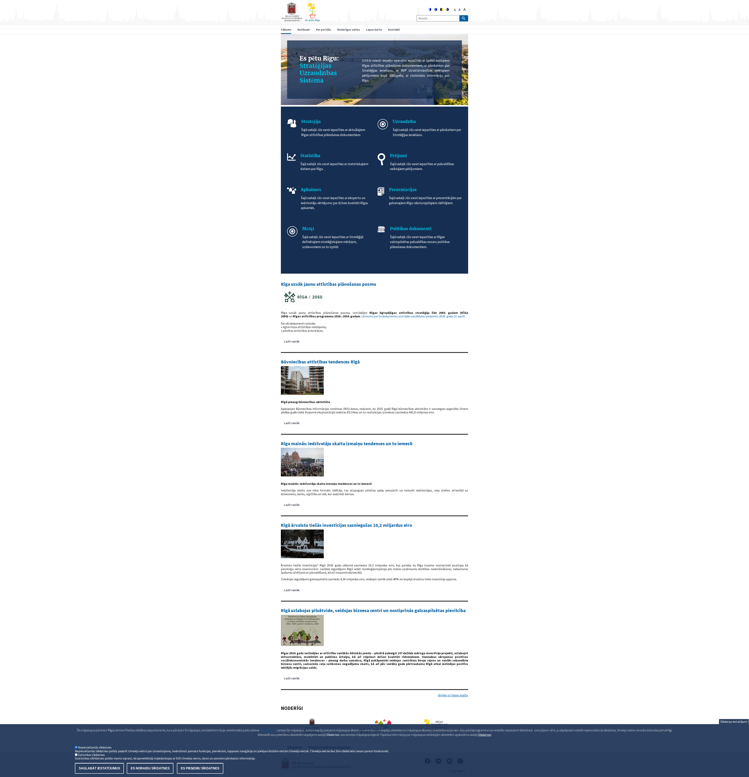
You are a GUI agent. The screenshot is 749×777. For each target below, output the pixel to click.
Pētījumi (398, 155)
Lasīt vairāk (293, 343)
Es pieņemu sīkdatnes (200, 768)
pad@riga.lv (268, 730)
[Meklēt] (463, 18)
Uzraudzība (404, 121)
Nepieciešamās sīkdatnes (95, 747)
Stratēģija (311, 121)
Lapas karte (374, 29)
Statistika (310, 155)
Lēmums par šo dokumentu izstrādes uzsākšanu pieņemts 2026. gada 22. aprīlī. (413, 316)
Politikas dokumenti (410, 228)
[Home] (301, 20)
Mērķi (308, 228)
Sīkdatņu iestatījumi (733, 722)
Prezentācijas (403, 189)
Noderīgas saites (348, 29)
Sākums (286, 29)
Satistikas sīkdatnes (91, 755)
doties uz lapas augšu (453, 695)
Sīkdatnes (484, 734)
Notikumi (303, 29)
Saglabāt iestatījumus (99, 768)
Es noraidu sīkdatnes (150, 768)
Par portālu (323, 29)
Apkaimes (311, 189)
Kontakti (394, 29)
